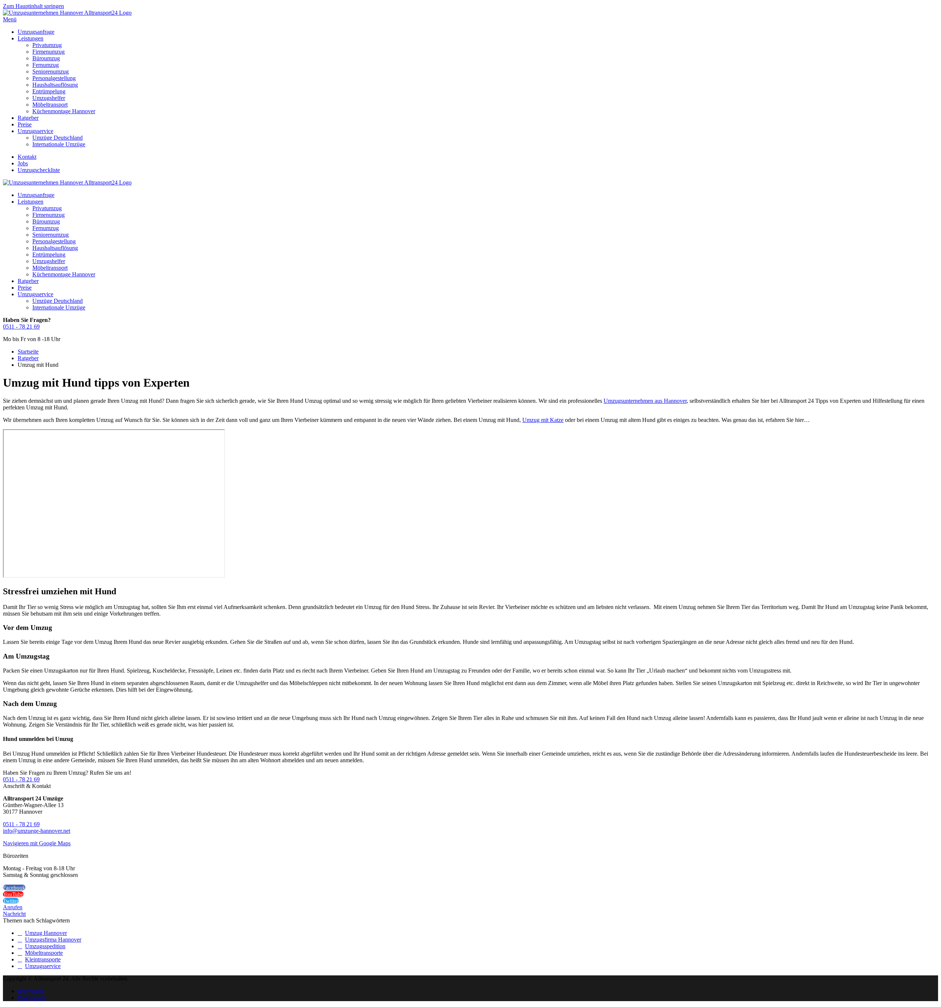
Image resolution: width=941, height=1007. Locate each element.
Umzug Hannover (46, 933)
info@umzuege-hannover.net (36, 831)
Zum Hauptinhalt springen (33, 6)
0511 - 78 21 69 (21, 326)
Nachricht (14, 914)
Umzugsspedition (45, 946)
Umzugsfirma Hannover (53, 939)
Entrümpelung (48, 91)
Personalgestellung (54, 78)
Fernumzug (45, 65)
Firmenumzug (48, 52)
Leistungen (30, 38)
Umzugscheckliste (39, 170)
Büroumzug (46, 58)
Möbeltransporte (44, 953)
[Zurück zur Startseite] (67, 13)
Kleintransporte (43, 959)
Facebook (14, 887)
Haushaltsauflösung (55, 85)
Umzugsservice (35, 131)
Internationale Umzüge (58, 144)
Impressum (30, 991)
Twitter (11, 901)
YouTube (13, 894)
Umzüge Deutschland (57, 138)
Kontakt (27, 157)
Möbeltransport (50, 104)
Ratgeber (28, 118)
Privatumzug (47, 45)
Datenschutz (32, 998)
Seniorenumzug (50, 71)
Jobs (23, 163)
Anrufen (12, 907)
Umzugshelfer (48, 98)
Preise (25, 124)
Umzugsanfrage (36, 32)
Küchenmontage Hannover (63, 111)
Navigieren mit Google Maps (37, 843)
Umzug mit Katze (542, 420)
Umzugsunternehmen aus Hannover (645, 401)
